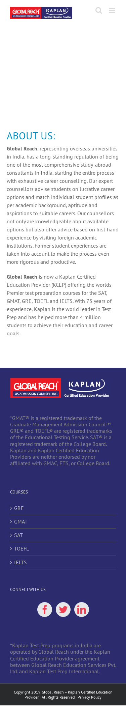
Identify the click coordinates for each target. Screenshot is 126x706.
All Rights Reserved (58, 697)
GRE (19, 508)
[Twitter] (63, 609)
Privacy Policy (89, 697)
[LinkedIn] (81, 609)
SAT (18, 535)
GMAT (21, 521)
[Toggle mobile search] (98, 10)
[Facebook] (44, 609)
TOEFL (21, 548)
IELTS (20, 562)
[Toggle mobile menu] (112, 10)
